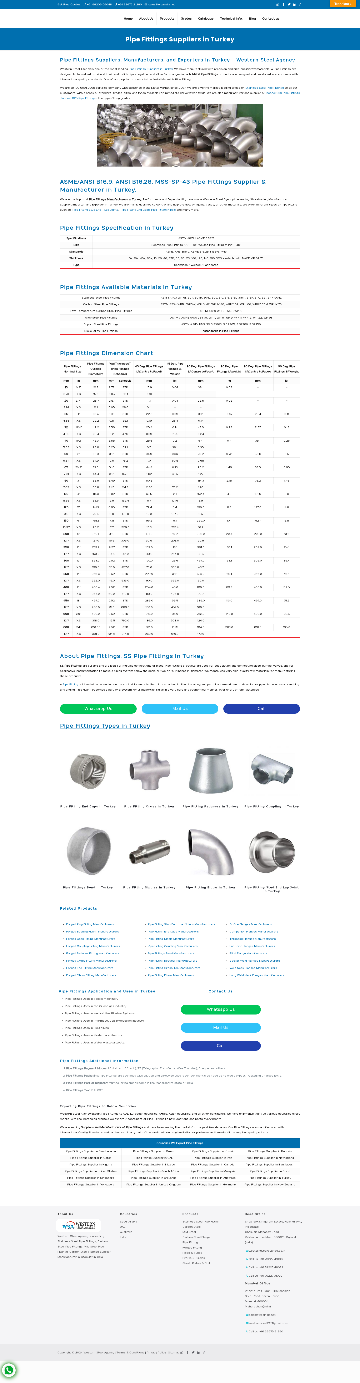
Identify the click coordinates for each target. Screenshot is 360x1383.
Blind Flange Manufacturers (249, 953)
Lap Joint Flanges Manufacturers (252, 946)
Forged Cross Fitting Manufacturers (91, 960)
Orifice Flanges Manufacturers (251, 924)
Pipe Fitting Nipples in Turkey (149, 887)
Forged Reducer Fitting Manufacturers (93, 953)
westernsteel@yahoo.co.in (267, 1250)
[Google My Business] (300, 4)
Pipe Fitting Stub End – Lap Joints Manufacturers (181, 924)
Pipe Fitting (70, 684)
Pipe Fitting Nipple (163, 210)
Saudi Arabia (128, 1221)
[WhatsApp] (278, 4)
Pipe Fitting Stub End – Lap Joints (95, 210)
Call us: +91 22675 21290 (266, 1331)
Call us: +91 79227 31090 (265, 1275)
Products (190, 1214)
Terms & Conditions (130, 1352)
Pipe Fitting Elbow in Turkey (210, 887)
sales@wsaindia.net (161, 4)
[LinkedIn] (294, 4)
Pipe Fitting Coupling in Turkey (272, 806)
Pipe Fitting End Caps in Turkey (88, 806)
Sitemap (174, 1352)
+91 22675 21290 (130, 4)
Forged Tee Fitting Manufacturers (89, 968)
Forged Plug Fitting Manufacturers (90, 924)
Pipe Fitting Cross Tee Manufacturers (174, 968)
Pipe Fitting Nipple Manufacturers (171, 939)
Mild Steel (189, 1232)
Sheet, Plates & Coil (196, 1263)
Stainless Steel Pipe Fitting (200, 1221)
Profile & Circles (193, 1258)
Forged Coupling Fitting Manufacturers (93, 946)
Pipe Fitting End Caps (135, 210)
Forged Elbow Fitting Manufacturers (91, 975)
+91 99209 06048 (99, 4)
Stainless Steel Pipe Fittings (264, 88)
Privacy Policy (156, 1352)
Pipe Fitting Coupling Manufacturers (173, 946)
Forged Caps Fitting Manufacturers (90, 939)
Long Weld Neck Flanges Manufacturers (257, 975)
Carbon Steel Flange (196, 1237)
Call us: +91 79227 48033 (266, 1267)
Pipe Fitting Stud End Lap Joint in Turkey (272, 889)
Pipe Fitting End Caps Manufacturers (173, 931)
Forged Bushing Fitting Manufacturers (92, 931)
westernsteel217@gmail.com (268, 1323)
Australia (126, 1232)
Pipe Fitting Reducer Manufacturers (172, 960)
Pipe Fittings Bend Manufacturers (171, 953)
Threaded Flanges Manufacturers (253, 939)
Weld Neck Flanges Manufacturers (253, 968)
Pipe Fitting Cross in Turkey (149, 806)
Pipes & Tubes (192, 1253)
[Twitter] (289, 4)
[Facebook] (283, 4)
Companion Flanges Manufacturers (254, 931)
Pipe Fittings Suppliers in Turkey (151, 69)
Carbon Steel (191, 1227)
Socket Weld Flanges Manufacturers (255, 960)
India (123, 1237)
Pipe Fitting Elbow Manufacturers (171, 975)
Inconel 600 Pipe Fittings (283, 93)
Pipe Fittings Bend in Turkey (88, 887)
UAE (122, 1227)
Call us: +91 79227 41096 (266, 1259)
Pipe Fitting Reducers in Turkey (210, 806)
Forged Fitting (192, 1247)
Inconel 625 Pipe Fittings (78, 98)
